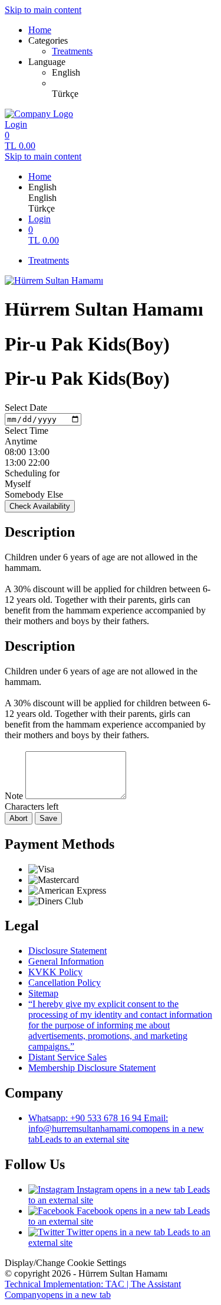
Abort (18, 818)
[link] (134, 72)
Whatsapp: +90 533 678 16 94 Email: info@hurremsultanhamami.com (116, 1128)
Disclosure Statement (67, 951)
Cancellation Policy (64, 983)
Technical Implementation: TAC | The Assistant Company (93, 1289)
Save (48, 818)
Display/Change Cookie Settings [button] (65, 1263)
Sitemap (43, 993)
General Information (66, 961)
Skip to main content (43, 10)
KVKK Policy (55, 972)
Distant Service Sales (67, 1057)
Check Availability (39, 506)
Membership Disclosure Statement (92, 1068)
